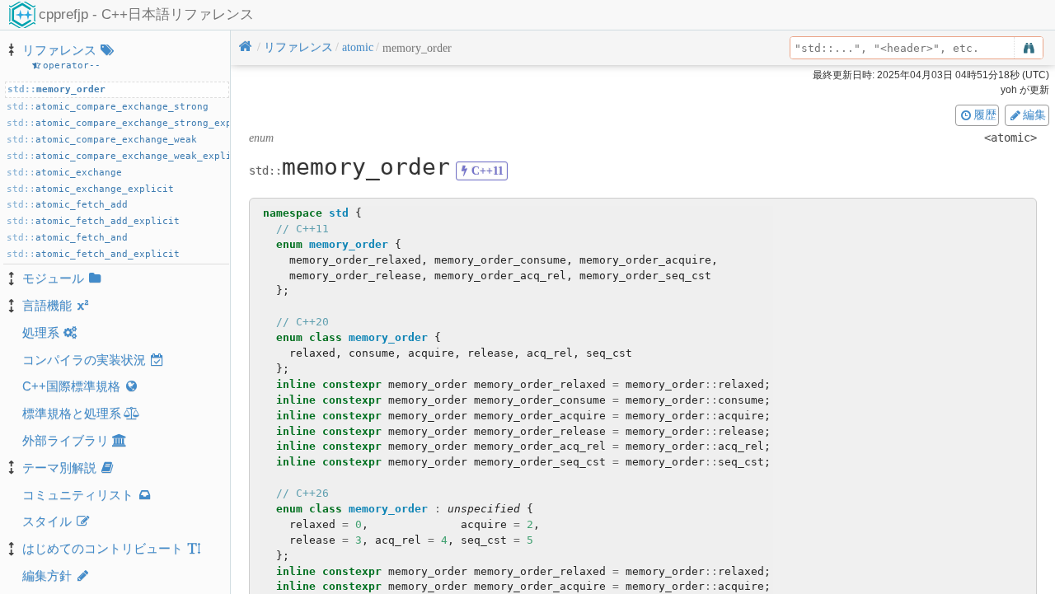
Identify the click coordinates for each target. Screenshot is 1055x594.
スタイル (47, 521)
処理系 (40, 332)
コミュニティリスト (78, 495)
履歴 (984, 114)
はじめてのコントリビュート (102, 548)
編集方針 (47, 575)
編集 (1034, 114)
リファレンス (59, 50)
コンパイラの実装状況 (84, 360)
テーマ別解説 (59, 468)
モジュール (53, 278)
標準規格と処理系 (71, 413)
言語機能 (47, 305)
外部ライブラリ (65, 440)
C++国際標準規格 (71, 386)
